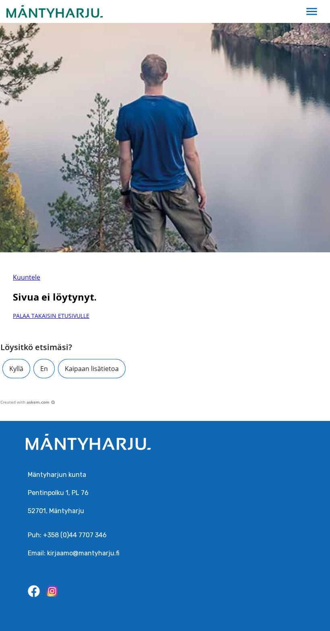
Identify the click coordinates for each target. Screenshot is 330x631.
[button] (16, 368)
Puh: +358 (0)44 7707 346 (67, 535)
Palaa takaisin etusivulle (51, 316)
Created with (25, 402)
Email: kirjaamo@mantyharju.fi (74, 553)
